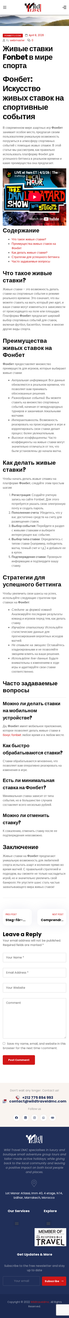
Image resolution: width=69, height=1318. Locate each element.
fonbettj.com (13, 35)
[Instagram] (34, 1117)
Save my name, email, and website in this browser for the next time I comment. (34, 1046)
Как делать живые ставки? (29, 252)
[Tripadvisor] (52, 1117)
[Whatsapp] (43, 1117)
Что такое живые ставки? (29, 239)
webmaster (17, 40)
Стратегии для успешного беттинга (35, 257)
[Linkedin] (25, 1117)
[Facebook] (16, 1117)
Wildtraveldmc (40, 1302)
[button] (17, 1223)
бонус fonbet (12, 735)
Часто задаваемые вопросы (31, 261)
